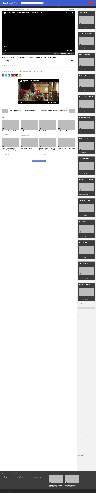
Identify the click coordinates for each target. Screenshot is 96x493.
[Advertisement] (86, 413)
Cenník (47, 6)
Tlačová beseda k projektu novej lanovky (85, 67)
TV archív (22, 6)
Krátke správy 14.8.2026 (43, 130)
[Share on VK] (17, 75)
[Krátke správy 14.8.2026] (47, 125)
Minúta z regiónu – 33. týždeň (26, 148)
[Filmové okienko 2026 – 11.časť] (86, 146)
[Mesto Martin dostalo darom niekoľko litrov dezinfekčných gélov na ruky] (57, 110)
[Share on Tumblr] (12, 75)
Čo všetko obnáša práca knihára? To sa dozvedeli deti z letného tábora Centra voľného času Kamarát (9, 131)
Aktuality (9, 65)
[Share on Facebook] (3, 75)
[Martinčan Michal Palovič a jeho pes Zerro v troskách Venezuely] (86, 250)
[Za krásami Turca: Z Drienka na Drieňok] (86, 271)
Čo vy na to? (41, 6)
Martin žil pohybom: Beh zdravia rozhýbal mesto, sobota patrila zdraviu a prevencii (85, 25)
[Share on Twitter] (6, 75)
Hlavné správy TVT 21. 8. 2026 (22, 476)
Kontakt (52, 6)
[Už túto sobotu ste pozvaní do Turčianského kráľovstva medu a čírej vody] (86, 229)
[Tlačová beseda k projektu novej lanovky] (86, 62)
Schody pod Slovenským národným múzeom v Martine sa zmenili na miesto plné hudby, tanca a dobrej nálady (66, 149)
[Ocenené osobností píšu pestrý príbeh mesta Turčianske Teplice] (86, 125)
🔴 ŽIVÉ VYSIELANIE (59, 6)
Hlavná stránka (4, 6)
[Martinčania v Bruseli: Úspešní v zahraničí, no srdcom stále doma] (86, 83)
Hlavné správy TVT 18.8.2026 (38, 476)
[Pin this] (14, 75)
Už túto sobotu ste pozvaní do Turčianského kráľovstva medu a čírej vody (86, 234)
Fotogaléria (34, 6)
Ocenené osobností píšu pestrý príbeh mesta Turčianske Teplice (85, 130)
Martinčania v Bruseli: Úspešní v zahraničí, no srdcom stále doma (85, 88)
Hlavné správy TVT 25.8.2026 (6, 476)
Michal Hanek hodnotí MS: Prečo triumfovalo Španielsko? (85, 46)
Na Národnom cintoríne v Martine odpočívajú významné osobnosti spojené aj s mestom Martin (85, 192)
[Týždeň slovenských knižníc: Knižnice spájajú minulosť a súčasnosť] (86, 208)
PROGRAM (28, 6)
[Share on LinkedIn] (9, 75)
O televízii (11, 6)
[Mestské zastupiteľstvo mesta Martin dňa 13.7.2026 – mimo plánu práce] (86, 104)
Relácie (16, 6)
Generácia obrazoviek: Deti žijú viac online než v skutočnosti (86, 171)
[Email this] (20, 75)
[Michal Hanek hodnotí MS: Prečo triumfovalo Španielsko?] (86, 41)
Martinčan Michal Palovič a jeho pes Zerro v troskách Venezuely (86, 255)
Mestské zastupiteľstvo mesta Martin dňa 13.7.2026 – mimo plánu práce (86, 109)
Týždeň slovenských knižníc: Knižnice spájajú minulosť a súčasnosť (84, 213)
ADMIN (90, 491)
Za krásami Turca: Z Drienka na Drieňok (85, 276)
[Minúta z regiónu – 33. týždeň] (29, 142)
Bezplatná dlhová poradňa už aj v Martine (85, 297)
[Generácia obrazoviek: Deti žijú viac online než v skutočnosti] (86, 166)
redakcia (7, 60)
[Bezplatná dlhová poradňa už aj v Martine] (86, 292)
